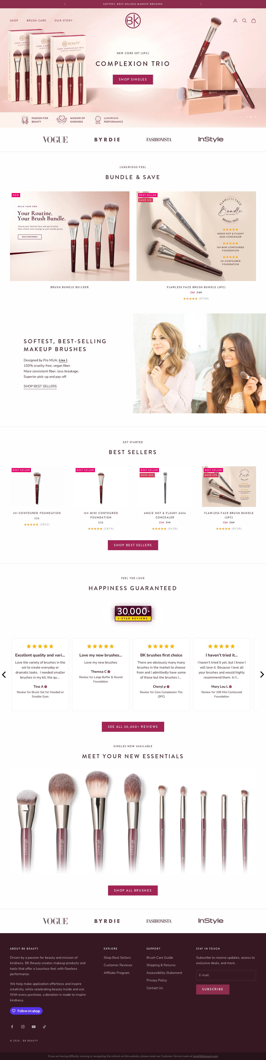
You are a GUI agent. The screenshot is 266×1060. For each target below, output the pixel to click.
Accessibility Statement (164, 973)
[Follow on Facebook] (12, 1027)
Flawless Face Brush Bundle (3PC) (196, 287)
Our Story (64, 20)
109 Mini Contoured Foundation (101, 515)
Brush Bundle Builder (69, 287)
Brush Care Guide (160, 957)
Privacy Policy (157, 980)
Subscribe (212, 989)
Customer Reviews (118, 965)
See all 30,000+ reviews (133, 726)
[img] (45, 686)
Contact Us (155, 988)
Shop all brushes (133, 890)
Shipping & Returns (161, 965)
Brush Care (37, 20)
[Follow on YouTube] (34, 1027)
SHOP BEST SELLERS (40, 386)
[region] (133, 67)
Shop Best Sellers (133, 545)
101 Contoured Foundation (37, 513)
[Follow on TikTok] (44, 1027)
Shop (14, 20)
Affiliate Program (116, 973)
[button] (4, 674)
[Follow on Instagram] (23, 1027)
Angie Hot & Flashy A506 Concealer (165, 515)
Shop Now (133, 70)
